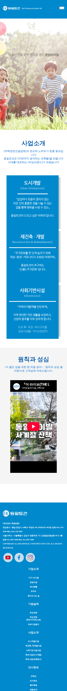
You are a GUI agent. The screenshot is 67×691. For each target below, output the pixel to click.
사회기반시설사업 (33, 650)
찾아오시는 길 (33, 596)
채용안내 (33, 690)
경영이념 (33, 582)
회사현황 (33, 587)
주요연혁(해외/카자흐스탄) (33, 618)
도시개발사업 (33, 641)
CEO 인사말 (33, 578)
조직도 (33, 591)
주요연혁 (33, 613)
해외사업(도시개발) (33, 655)
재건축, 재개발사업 (33, 646)
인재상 (33, 676)
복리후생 (33, 685)
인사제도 (33, 681)
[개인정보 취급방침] (11, 523)
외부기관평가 (33, 624)
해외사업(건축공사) (33, 659)
